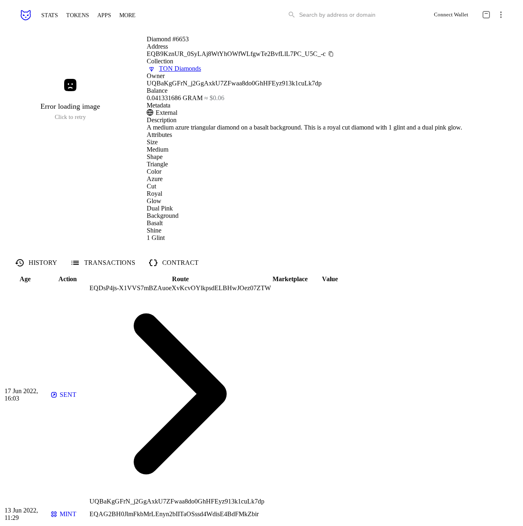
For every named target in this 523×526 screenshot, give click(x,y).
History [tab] (43, 262)
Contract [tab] (180, 262)
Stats (49, 15)
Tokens (77, 15)
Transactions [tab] (109, 262)
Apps (104, 15)
